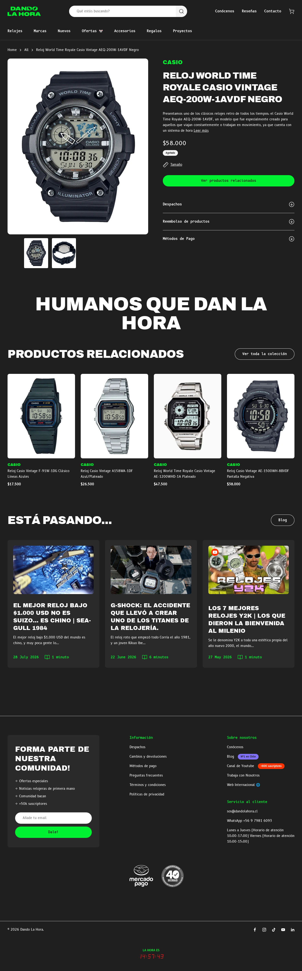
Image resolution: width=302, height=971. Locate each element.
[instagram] (264, 930)
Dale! (53, 832)
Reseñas (249, 11)
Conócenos (224, 11)
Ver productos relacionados (228, 181)
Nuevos (64, 31)
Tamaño (176, 165)
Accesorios (124, 31)
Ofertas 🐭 (92, 31)
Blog (282, 520)
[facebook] (255, 930)
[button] (291, 11)
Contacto (272, 11)
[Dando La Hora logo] (24, 11)
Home (12, 50)
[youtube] (283, 930)
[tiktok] (274, 930)
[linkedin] (292, 930)
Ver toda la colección (264, 354)
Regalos (154, 31)
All (26, 50)
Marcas (40, 31)
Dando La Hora (31, 930)
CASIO (173, 62)
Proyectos (182, 31)
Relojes (15, 31)
